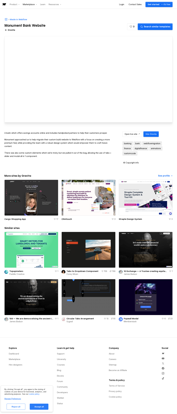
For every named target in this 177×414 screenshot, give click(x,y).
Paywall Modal (131, 319)
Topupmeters (16, 271)
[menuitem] (163, 353)
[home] (4, 4)
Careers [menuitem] (112, 359)
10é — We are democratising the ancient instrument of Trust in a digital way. (31, 319)
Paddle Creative (16, 274)
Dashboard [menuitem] (14, 354)
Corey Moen (72, 274)
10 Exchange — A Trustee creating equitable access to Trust (146, 271)
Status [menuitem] (60, 403)
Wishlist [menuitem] (60, 398)
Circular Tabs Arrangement (80, 319)
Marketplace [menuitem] (14, 359)
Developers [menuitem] (62, 392)
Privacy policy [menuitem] (115, 391)
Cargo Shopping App (15, 219)
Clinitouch (67, 219)
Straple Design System (130, 219)
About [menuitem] (111, 354)
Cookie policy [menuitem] (115, 397)
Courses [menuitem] (61, 365)
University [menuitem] (61, 359)
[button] (14, 4)
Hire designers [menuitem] (15, 365)
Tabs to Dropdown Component (82, 271)
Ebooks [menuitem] (60, 376)
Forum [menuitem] (60, 381)
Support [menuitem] (60, 354)
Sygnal (70, 321)
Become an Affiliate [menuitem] (118, 370)
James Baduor (130, 274)
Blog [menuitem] (59, 370)
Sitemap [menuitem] (113, 365)
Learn (42, 4)
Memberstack (130, 321)
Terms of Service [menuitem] (117, 386)
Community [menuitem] (62, 387)
